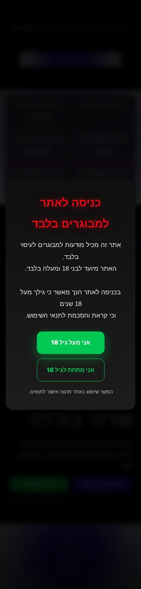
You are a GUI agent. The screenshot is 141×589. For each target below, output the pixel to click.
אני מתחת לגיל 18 (70, 370)
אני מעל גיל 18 (70, 342)
